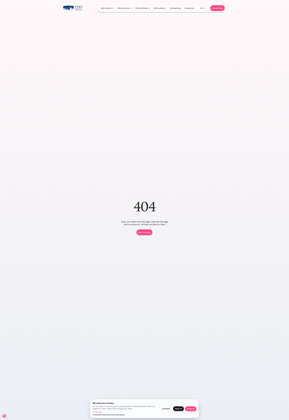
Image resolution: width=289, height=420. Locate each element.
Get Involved (159, 8)
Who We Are (106, 8)
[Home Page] (72, 8)
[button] (107, 8)
